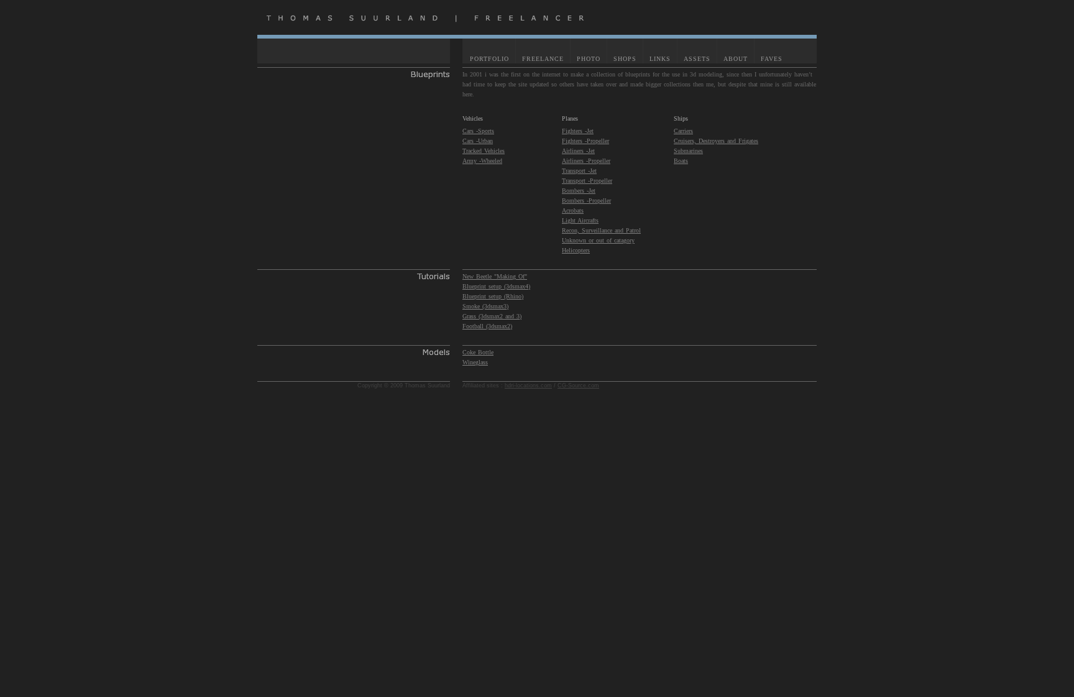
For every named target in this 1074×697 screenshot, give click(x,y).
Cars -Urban (477, 140)
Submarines (688, 150)
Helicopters (576, 250)
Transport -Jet (579, 170)
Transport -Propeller (587, 180)
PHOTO (588, 58)
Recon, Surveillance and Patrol (601, 230)
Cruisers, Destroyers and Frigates (716, 140)
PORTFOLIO (489, 58)
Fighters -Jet (578, 130)
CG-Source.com (578, 385)
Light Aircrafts (580, 220)
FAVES (772, 58)
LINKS (660, 58)
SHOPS (624, 58)
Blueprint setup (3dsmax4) (496, 286)
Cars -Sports (478, 130)
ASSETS (697, 58)
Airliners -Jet (578, 150)
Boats (681, 160)
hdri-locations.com (528, 385)
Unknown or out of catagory (598, 240)
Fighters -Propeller (585, 140)
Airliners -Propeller (586, 160)
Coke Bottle (477, 352)
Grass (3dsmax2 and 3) (491, 316)
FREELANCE (543, 58)
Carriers (683, 130)
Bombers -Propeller (586, 200)
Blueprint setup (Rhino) (492, 296)
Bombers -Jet (578, 190)
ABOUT (735, 58)
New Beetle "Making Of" (494, 276)
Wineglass (475, 362)
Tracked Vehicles (483, 150)
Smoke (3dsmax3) (485, 306)
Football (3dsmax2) (487, 326)
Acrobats (573, 210)
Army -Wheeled (482, 160)
